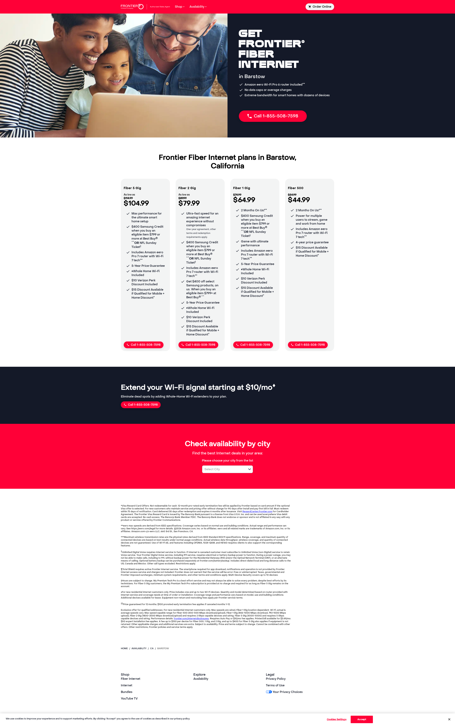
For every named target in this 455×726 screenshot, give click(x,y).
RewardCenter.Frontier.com (257, 511)
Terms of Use (275, 685)
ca (152, 648)
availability (139, 648)
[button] (249, 469)
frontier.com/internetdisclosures (191, 618)
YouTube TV (129, 698)
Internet (126, 685)
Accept (361, 719)
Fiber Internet (130, 679)
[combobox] (223, 469)
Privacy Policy (276, 679)
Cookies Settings (336, 719)
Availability (200, 679)
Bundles (126, 692)
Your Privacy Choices (288, 692)
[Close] (449, 719)
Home (124, 648)
